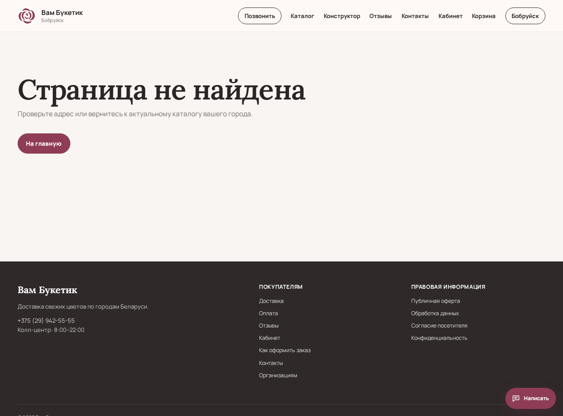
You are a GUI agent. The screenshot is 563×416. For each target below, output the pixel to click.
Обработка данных (435, 313)
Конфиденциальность (439, 338)
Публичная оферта (435, 301)
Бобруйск (525, 16)
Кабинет (451, 16)
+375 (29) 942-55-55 (46, 320)
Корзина (484, 16)
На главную (44, 143)
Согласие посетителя (439, 325)
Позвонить (260, 16)
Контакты (415, 16)
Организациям (278, 375)
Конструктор (342, 16)
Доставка (271, 301)
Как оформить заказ (285, 350)
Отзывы (380, 16)
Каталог (302, 16)
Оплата (268, 313)
